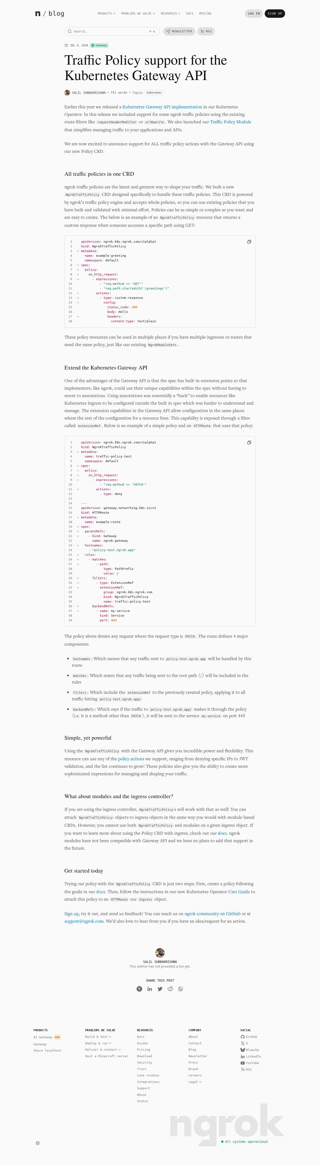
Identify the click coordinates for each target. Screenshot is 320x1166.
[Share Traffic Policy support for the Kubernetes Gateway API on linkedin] (149, 989)
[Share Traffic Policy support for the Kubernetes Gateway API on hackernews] (139, 989)
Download (144, 1056)
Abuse (141, 1095)
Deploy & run (96, 1043)
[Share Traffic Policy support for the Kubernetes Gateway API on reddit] (170, 989)
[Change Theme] (37, 1143)
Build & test (96, 1036)
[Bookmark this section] (58, 173)
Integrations (148, 1082)
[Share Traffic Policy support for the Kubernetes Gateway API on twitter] (160, 989)
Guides (142, 1043)
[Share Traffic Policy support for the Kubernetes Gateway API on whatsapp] (180, 989)
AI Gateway (46, 1037)
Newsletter (198, 1056)
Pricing (205, 13)
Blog (192, 1049)
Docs (189, 13)
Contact (195, 1043)
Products (105, 13)
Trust (141, 1069)
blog (56, 13)
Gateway (40, 1044)
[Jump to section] (65, 173)
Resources (169, 13)
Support (143, 1088)
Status (142, 1101)
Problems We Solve (136, 13)
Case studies (148, 1075)
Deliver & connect (101, 1049)
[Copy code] (249, 241)
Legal (193, 1082)
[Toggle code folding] (78, 251)
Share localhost (47, 1050)
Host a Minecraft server (106, 1056)
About (193, 1036)
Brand (193, 1069)
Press (193, 1062)
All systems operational (246, 1142)
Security (144, 1062)
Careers (195, 1075)
